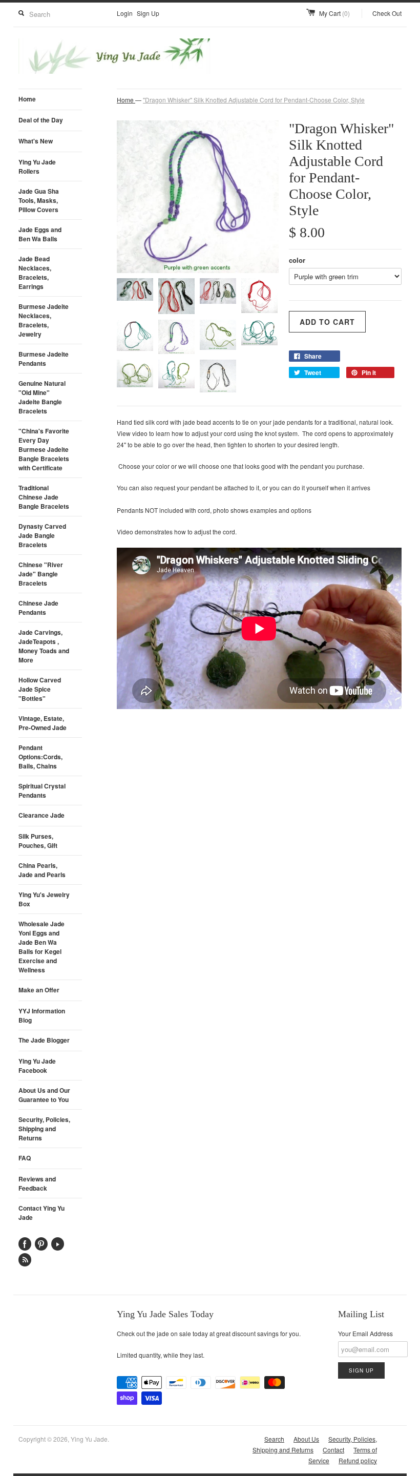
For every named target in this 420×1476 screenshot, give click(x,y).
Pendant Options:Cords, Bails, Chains (40, 757)
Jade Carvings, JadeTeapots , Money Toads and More (43, 646)
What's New (35, 140)
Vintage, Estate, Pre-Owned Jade (42, 723)
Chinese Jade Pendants (38, 607)
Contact (333, 1449)
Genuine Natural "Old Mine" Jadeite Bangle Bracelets (42, 397)
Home (27, 98)
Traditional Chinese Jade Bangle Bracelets (43, 497)
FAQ (24, 1157)
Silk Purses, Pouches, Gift (37, 840)
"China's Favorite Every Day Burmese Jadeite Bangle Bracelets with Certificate (43, 449)
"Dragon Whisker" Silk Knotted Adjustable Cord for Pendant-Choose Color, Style (254, 99)
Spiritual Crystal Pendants (42, 790)
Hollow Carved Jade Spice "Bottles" (39, 689)
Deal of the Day (40, 119)
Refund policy (358, 1460)
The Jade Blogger (44, 1040)
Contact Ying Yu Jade (41, 1212)
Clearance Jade (41, 815)
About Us (306, 1439)
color (297, 260)
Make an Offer (38, 989)
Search (274, 1439)
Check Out (387, 13)
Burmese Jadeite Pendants (43, 358)
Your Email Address (365, 1333)
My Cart (334, 13)
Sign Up (148, 13)
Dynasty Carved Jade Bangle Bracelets (42, 535)
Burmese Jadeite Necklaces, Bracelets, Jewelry (43, 320)
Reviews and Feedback (37, 1183)
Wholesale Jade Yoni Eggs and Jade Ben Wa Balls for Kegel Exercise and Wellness (41, 946)
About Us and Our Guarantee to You (44, 1095)
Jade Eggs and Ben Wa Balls (39, 234)
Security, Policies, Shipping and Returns (44, 1128)
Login (125, 13)
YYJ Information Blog (41, 1015)
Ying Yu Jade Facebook (37, 1065)
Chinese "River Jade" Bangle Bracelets (40, 574)
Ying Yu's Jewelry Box (44, 899)
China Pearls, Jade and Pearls (42, 870)
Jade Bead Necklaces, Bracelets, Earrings (34, 272)
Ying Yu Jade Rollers (37, 166)
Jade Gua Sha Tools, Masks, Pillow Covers (38, 200)
